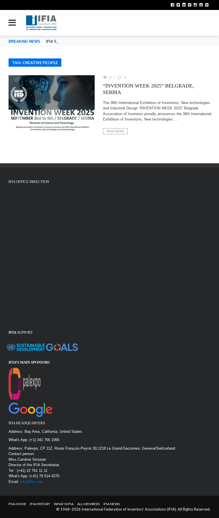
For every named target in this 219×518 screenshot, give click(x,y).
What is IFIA (64, 504)
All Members (88, 504)
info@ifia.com (31, 482)
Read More (115, 131)
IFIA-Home (17, 504)
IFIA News (112, 504)
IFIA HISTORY (40, 504)
